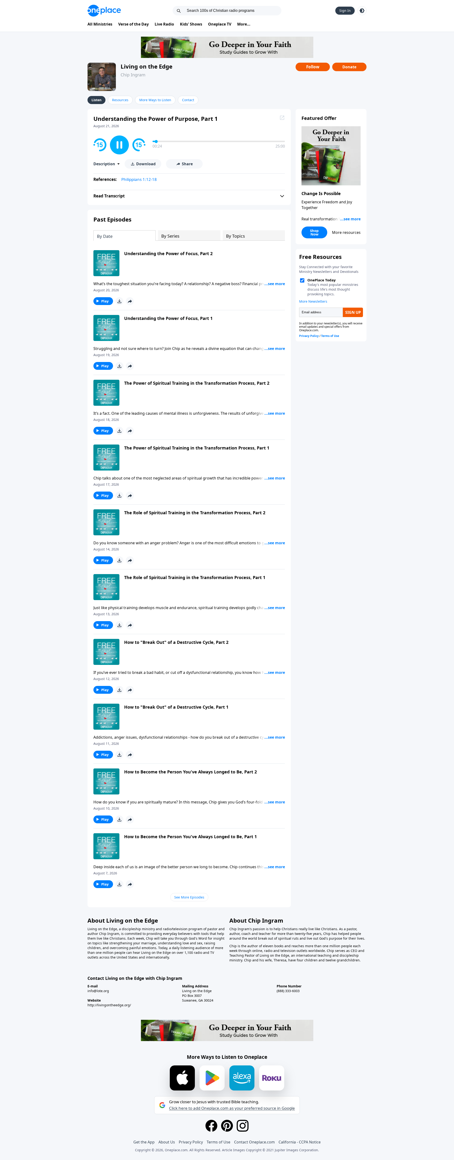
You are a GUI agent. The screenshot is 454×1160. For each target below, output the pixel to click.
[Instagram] (243, 1126)
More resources (346, 232)
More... (243, 24)
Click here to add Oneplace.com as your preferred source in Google (232, 1108)
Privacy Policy (191, 1142)
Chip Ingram (133, 75)
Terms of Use (218, 1142)
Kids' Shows (191, 24)
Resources (120, 100)
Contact (188, 100)
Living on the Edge (146, 66)
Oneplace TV (219, 24)
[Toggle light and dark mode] (362, 10)
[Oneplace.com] (104, 11)
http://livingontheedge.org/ (109, 1005)
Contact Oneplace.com (254, 1142)
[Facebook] (211, 1126)
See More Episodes (189, 897)
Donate (349, 67)
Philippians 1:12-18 (139, 179)
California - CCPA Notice (300, 1142)
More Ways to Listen (155, 100)
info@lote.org (98, 991)
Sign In (345, 10)
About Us (166, 1142)
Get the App (144, 1142)
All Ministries (99, 24)
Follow (312, 67)
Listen (96, 100)
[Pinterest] (227, 1126)
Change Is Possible (321, 193)
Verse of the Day (133, 24)
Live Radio (164, 24)
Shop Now (314, 232)
